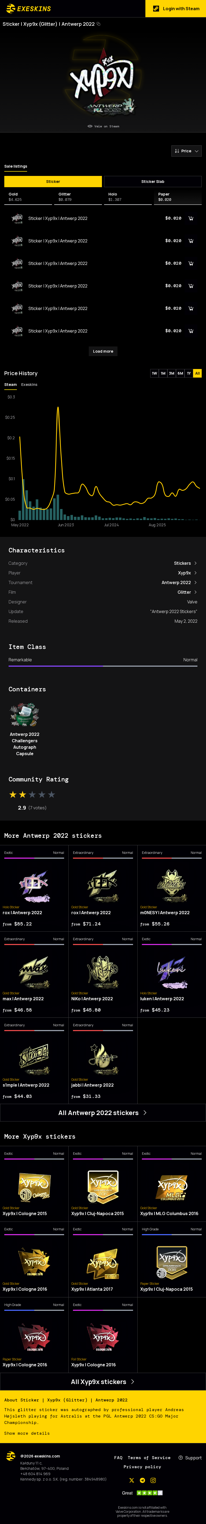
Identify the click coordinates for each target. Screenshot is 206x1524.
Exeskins (29, 384)
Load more (103, 351)
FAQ (118, 1457)
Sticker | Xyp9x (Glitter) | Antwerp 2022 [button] (49, 24)
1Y (189, 373)
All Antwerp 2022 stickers (98, 1112)
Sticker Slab (152, 181)
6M (180, 373)
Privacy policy (142, 1467)
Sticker (53, 181)
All (197, 373)
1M (163, 373)
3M (171, 373)
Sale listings (15, 166)
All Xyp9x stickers (98, 1381)
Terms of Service (149, 1457)
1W (154, 373)
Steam (10, 384)
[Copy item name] (98, 24)
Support (193, 1458)
